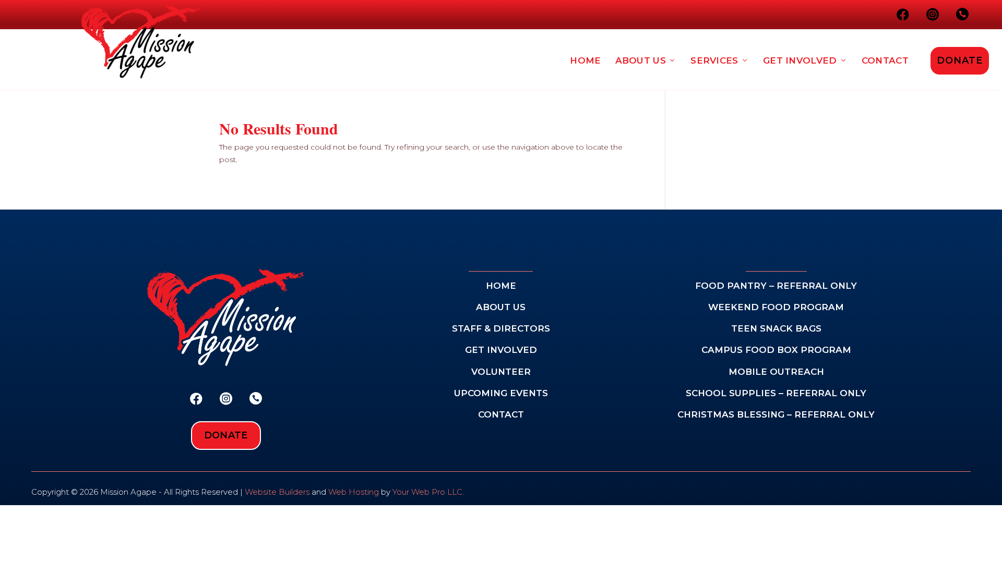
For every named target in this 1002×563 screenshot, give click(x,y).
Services (714, 60)
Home (585, 60)
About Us (640, 60)
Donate (960, 60)
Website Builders (277, 492)
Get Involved (800, 60)
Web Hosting (353, 492)
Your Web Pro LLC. (428, 492)
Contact (885, 60)
